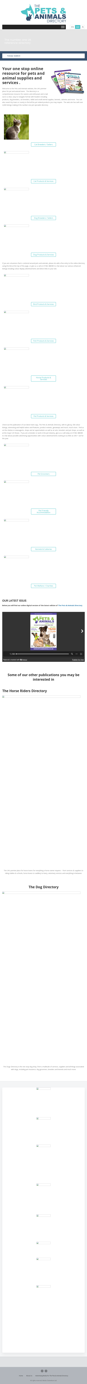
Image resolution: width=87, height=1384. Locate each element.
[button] (83, 27)
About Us (29, 1376)
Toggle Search (13, 56)
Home (21, 1376)
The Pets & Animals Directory (70, 605)
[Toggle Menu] (63, 27)
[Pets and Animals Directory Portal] (43, 13)
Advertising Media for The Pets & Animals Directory (51, 1376)
